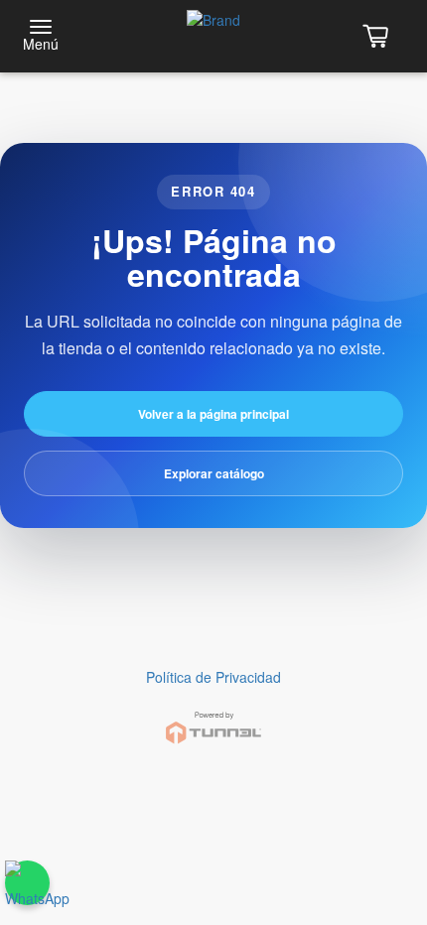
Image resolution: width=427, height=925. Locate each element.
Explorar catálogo (214, 473)
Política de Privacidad (213, 677)
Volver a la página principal (213, 414)
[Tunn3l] (213, 719)
